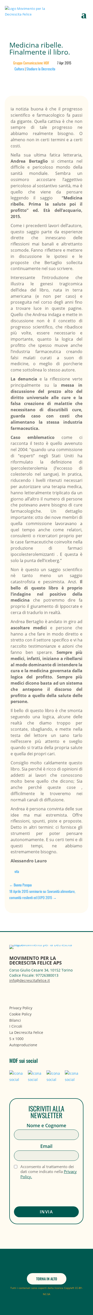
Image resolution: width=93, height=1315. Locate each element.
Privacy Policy (20, 1007)
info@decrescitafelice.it (29, 980)
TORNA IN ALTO (46, 1278)
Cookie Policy (20, 1014)
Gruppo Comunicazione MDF (31, 62)
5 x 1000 (16, 1038)
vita (16, 871)
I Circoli (15, 1026)
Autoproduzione (23, 1044)
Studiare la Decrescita (40, 68)
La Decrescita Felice (26, 1032)
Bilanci (15, 1020)
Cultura (19, 68)
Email (46, 1146)
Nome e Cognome (46, 1126)
